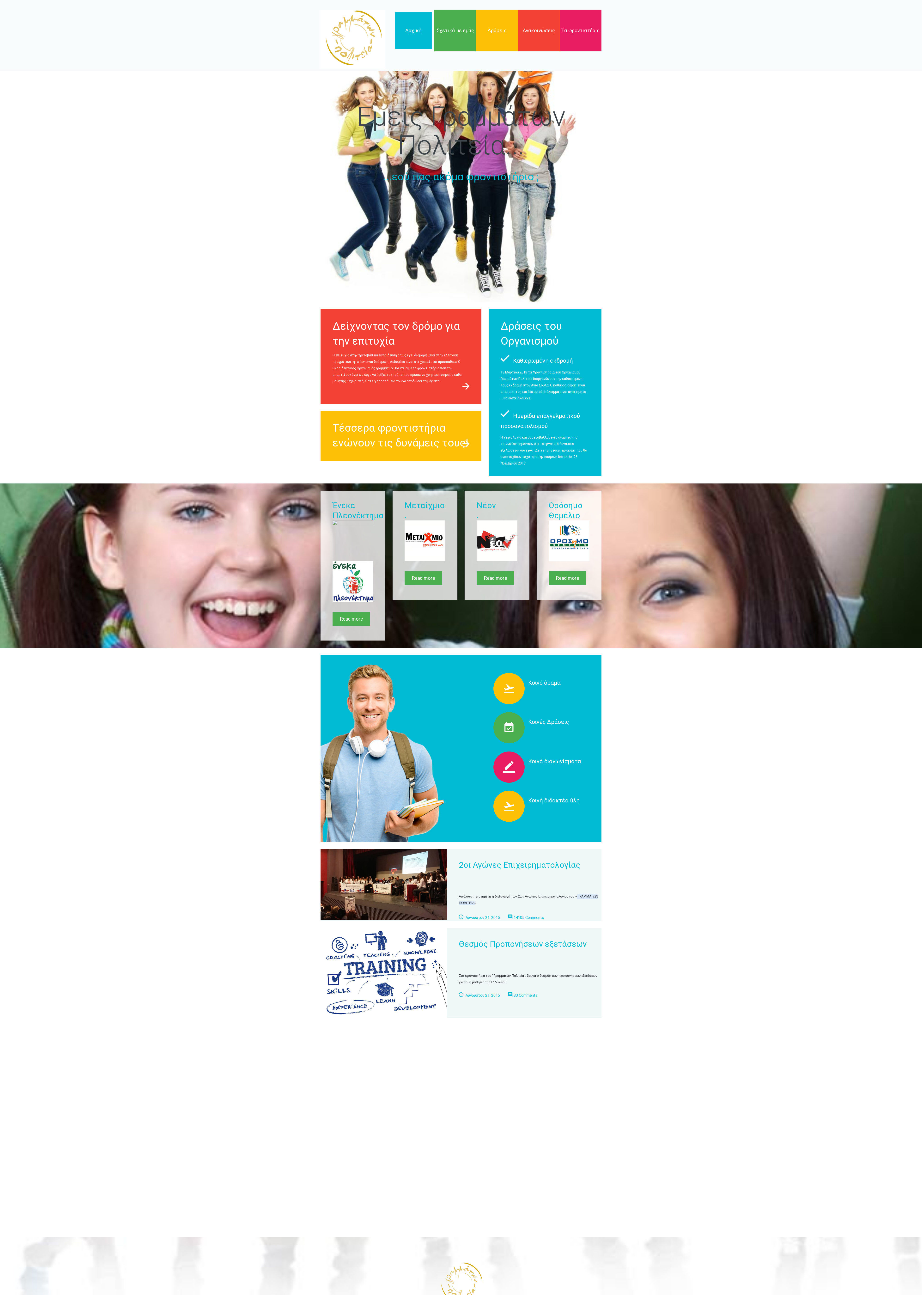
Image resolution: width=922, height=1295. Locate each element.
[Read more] (465, 386)
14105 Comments (529, 917)
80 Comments (525, 995)
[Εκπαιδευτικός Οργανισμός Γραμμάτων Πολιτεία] (353, 39)
